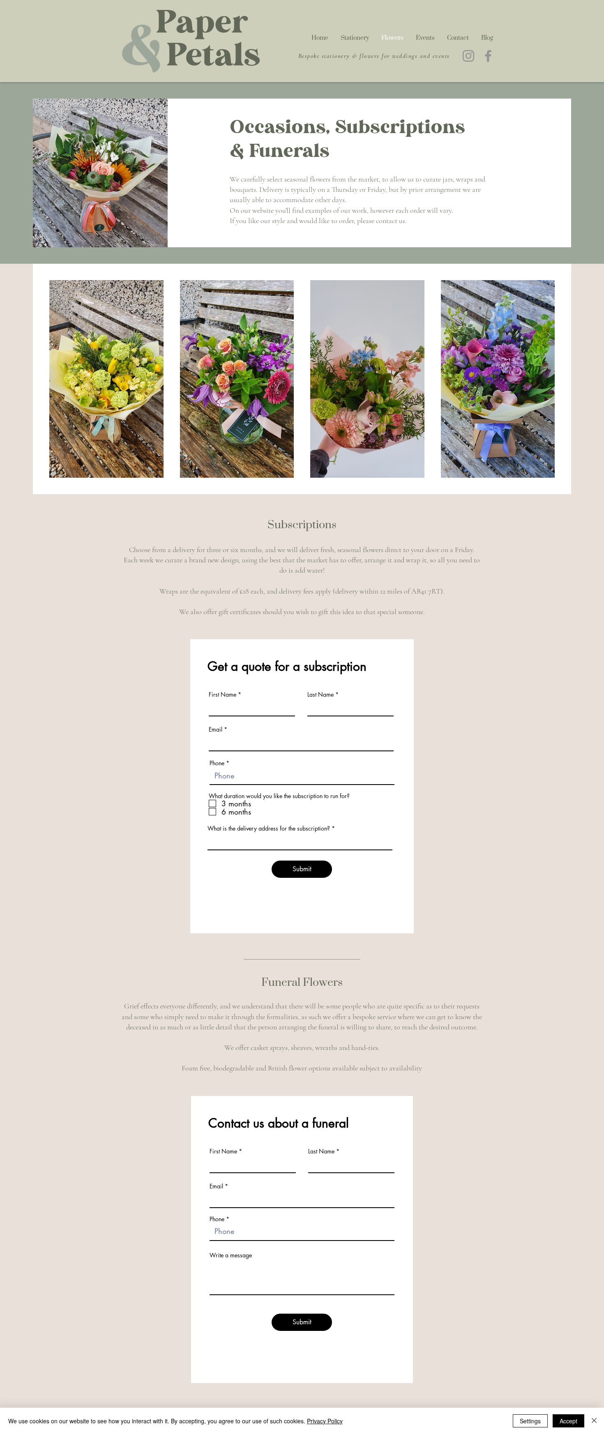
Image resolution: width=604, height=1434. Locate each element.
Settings (530, 1421)
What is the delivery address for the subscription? (268, 828)
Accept (568, 1421)
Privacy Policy (325, 1421)
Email (215, 729)
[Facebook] (488, 56)
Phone (217, 763)
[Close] (594, 1420)
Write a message (231, 1255)
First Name (222, 694)
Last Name (320, 694)
